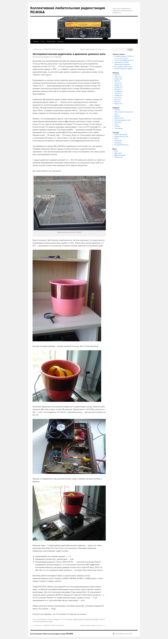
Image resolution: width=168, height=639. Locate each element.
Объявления (117, 122)
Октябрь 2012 (118, 95)
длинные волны (78, 619)
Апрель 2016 (118, 77)
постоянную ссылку (46, 621)
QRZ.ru (116, 138)
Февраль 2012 (118, 103)
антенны (69, 619)
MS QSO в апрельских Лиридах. (123, 68)
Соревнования (118, 128)
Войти (116, 151)
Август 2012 (118, 97)
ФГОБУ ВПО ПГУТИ (120, 134)
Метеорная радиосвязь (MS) (122, 120)
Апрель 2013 (118, 93)
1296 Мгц (117, 110)
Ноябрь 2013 (118, 89)
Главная (35, 41)
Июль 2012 (117, 99)
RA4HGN (58, 57)
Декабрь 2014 (118, 85)
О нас (43, 41)
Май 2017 (117, 75)
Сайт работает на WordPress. (124, 634)
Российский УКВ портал (121, 145)
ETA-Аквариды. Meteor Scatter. (123, 66)
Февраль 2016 (118, 79)
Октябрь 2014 (118, 87)
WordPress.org (118, 157)
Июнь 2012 (117, 101)
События (56, 619)
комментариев (119, 155)
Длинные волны (119, 118)
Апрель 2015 (118, 83)
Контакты (60, 41)
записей (118, 153)
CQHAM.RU (118, 141)
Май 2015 (117, 81)
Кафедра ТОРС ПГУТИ (121, 136)
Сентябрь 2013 (118, 91)
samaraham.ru (118, 143)
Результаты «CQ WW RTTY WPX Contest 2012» (49, 49)
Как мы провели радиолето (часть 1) (93, 49)
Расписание (51, 41)
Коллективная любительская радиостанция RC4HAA (67, 9)
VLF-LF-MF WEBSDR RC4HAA (124, 60)
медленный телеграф (91, 619)
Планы (116, 124)
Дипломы (117, 116)
